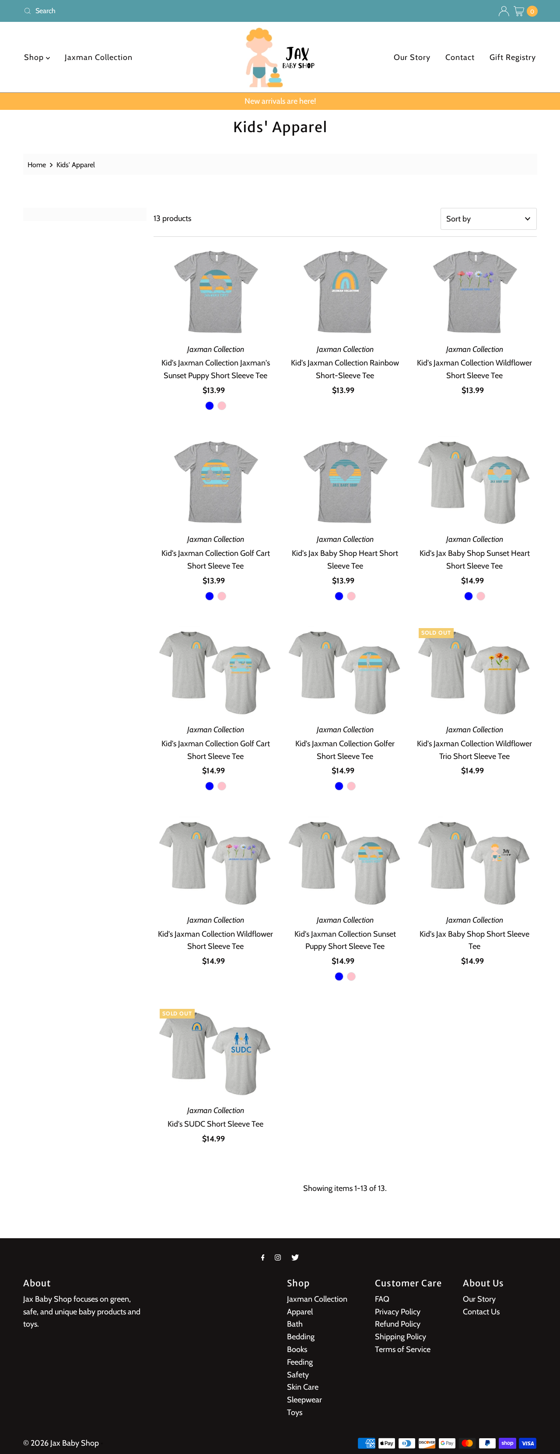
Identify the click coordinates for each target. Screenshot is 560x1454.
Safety (298, 1375)
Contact (460, 57)
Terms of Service (402, 1349)
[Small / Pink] (221, 405)
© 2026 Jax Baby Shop (61, 1443)
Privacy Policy (397, 1312)
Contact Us (481, 1312)
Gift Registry (513, 57)
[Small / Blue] (209, 405)
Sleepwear (304, 1400)
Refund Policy (397, 1324)
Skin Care (302, 1387)
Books (297, 1349)
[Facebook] (263, 1257)
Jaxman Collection (99, 57)
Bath (295, 1324)
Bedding (301, 1337)
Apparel (300, 1312)
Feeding (300, 1362)
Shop (35, 57)
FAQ (382, 1299)
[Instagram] (278, 1257)
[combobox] (148, 11)
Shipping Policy (400, 1337)
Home (37, 164)
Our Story (412, 57)
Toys (294, 1412)
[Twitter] (295, 1257)
